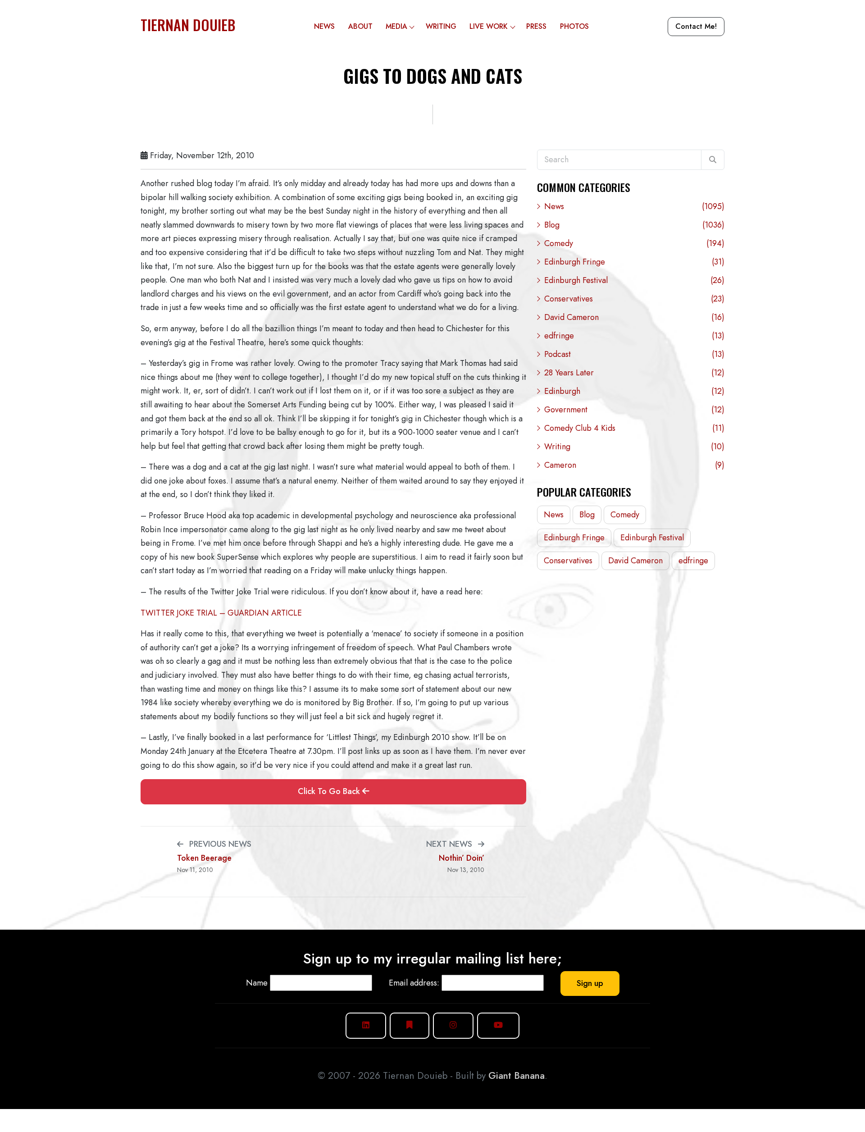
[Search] (712, 160)
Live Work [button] (488, 26)
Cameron (634, 465)
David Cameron (634, 317)
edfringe (634, 336)
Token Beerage (204, 858)
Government (634, 409)
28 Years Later (634, 373)
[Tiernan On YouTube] (498, 1025)
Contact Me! (696, 26)
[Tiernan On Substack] (409, 1025)
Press (536, 26)
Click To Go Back (330, 791)
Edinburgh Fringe (634, 262)
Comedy (634, 243)
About (360, 26)
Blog (634, 225)
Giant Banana (516, 1075)
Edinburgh (634, 391)
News (324, 26)
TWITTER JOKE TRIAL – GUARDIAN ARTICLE (221, 613)
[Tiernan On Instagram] (453, 1025)
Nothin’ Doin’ (461, 858)
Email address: (414, 983)
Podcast (634, 354)
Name (257, 983)
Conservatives (634, 299)
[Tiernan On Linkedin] (366, 1025)
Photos (574, 26)
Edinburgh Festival (634, 280)
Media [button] (396, 26)
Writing (441, 26)
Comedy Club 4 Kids (634, 428)
